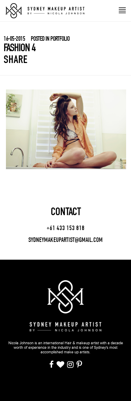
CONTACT (66, 212)
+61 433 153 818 (65, 228)
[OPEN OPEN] (122, 9)
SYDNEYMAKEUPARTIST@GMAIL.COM (65, 240)
